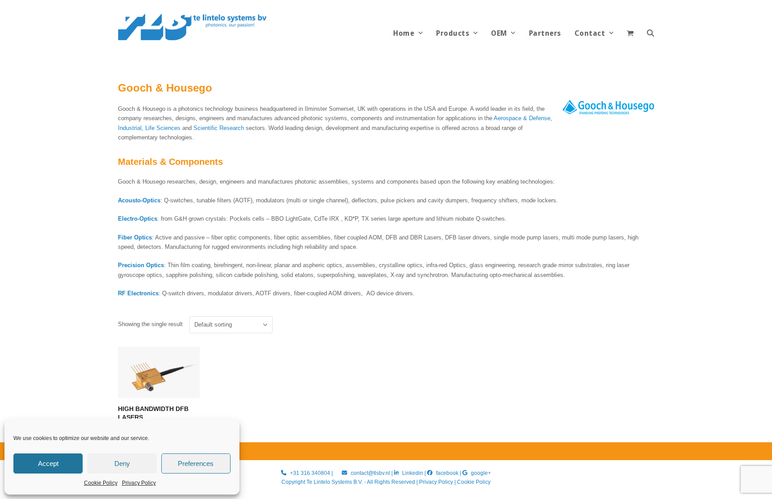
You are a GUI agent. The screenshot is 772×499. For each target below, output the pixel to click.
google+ (481, 473)
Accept (48, 463)
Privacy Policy (139, 483)
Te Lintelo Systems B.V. (334, 482)
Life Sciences (162, 128)
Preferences (196, 463)
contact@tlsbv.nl (371, 473)
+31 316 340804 (310, 473)
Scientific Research (218, 128)
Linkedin (412, 473)
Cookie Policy (100, 483)
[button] (650, 33)
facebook (447, 473)
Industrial (130, 128)
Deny (122, 463)
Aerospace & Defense (522, 118)
